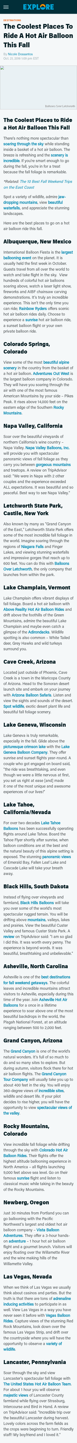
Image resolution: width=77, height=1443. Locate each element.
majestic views (15, 1395)
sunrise (31, 319)
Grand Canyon (23, 1051)
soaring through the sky (23, 143)
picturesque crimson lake (24, 746)
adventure (17, 1241)
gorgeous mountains (53, 464)
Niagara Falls (32, 546)
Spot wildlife (13, 706)
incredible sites (51, 1090)
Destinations (12, 20)
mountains (37, 919)
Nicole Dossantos (20, 54)
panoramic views (56, 856)
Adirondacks (38, 632)
